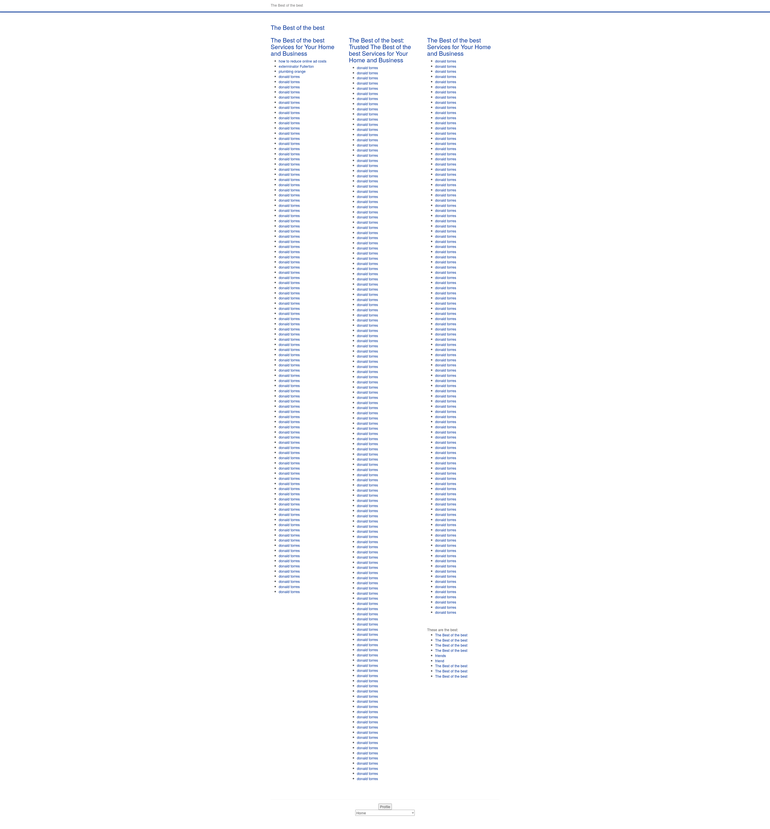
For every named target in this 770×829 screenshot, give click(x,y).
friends (440, 655)
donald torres (289, 76)
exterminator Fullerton (296, 66)
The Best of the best (451, 634)
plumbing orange (292, 71)
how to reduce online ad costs (302, 61)
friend (439, 660)
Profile (385, 806)
